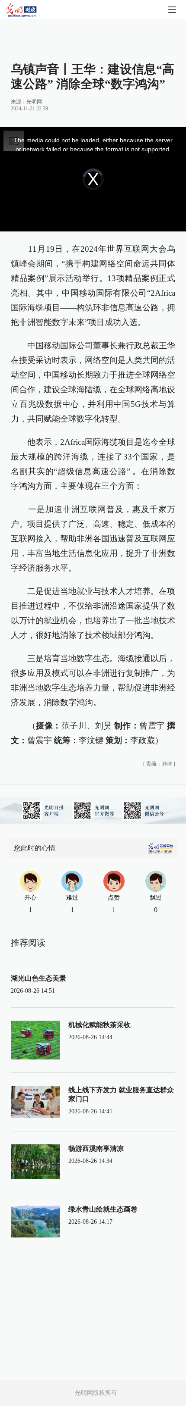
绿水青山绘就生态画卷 (103, 1209)
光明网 (34, 102)
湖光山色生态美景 (38, 978)
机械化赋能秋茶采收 (99, 1024)
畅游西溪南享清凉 (96, 1148)
